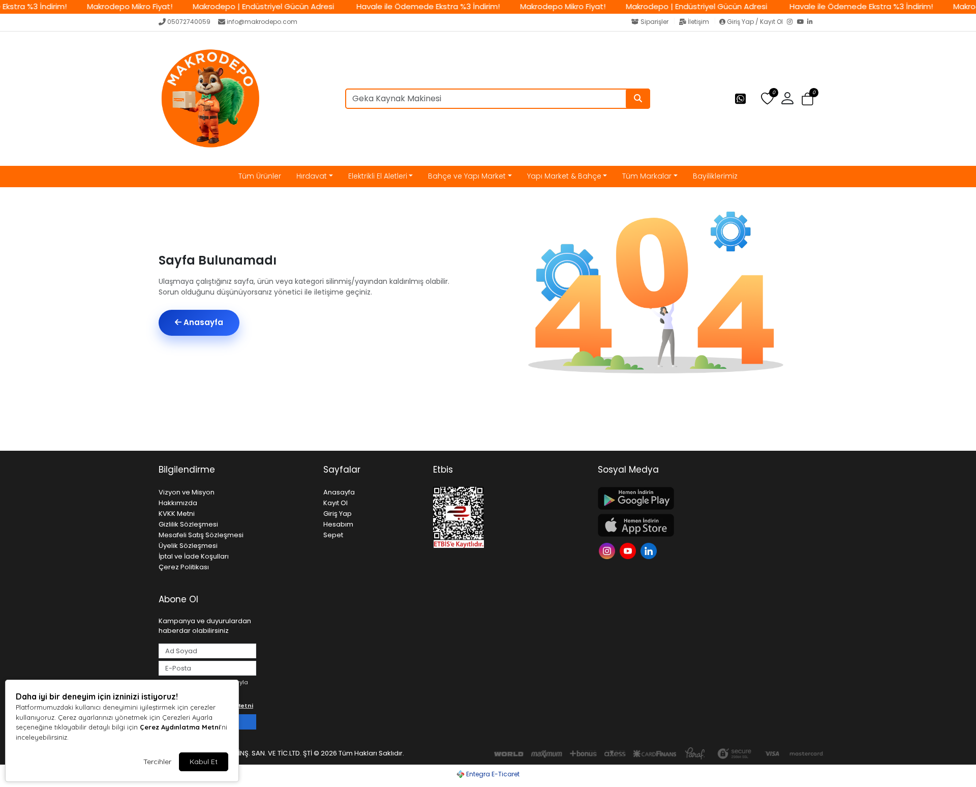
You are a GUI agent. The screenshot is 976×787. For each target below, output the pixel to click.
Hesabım (338, 524)
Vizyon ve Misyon (187, 492)
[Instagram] (792, 22)
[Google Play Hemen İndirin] (674, 498)
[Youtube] (629, 550)
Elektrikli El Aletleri (377, 176)
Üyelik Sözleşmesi (188, 545)
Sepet (333, 535)
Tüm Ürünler (259, 176)
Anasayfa (202, 322)
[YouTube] (802, 22)
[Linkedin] (649, 550)
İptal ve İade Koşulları (194, 556)
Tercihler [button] (157, 761)
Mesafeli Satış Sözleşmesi (201, 535)
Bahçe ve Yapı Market (467, 176)
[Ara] (638, 99)
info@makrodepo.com (262, 21)
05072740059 (188, 21)
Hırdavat (311, 176)
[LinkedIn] (812, 22)
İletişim (698, 21)
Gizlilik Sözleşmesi (188, 524)
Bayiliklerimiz (715, 176)
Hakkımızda (178, 503)
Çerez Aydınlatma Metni (180, 727)
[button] (807, 99)
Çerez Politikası (184, 567)
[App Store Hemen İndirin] (674, 525)
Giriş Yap (337, 513)
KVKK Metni (177, 513)
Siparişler (654, 21)
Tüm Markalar (647, 176)
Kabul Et (204, 761)
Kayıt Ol (335, 503)
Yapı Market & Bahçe (564, 176)
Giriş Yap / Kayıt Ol (754, 21)
